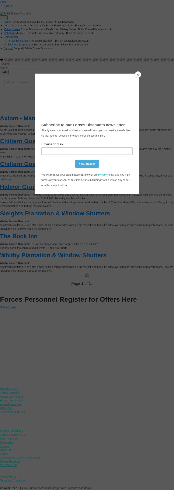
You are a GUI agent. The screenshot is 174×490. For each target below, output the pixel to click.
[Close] (138, 74)
